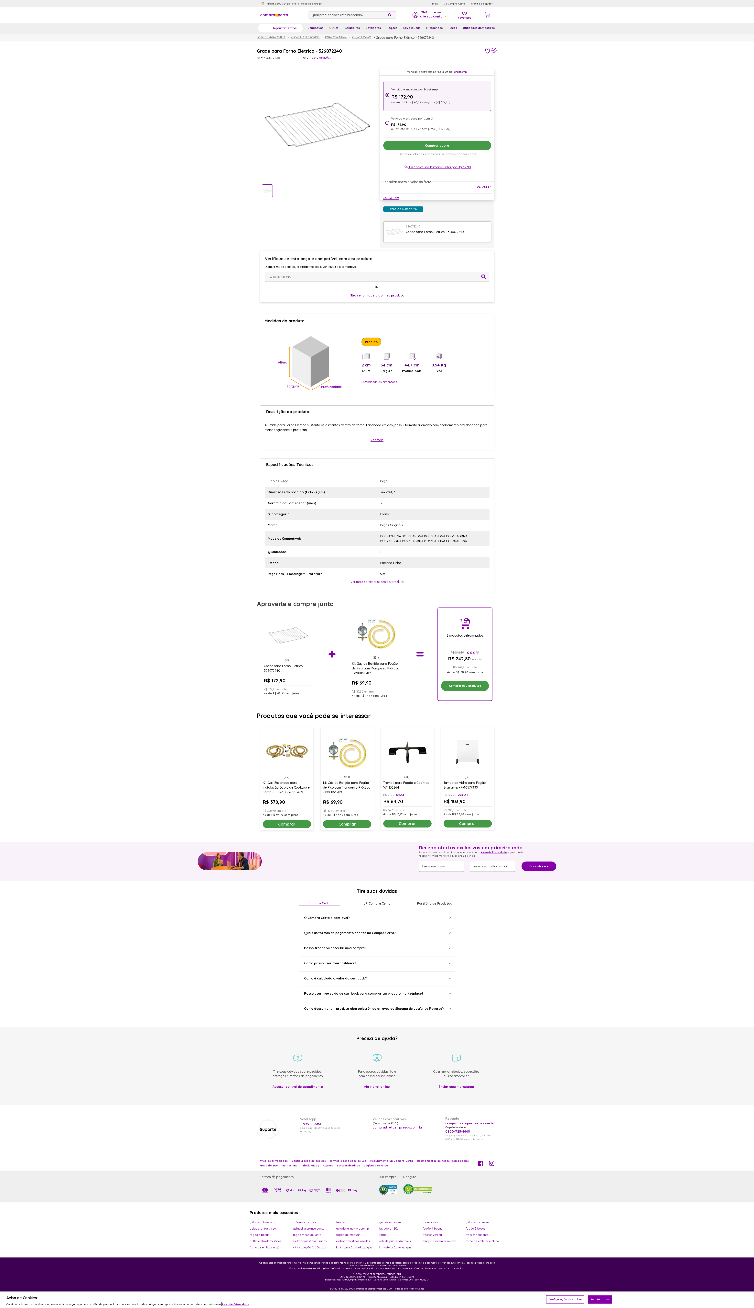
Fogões (392, 28)
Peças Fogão (361, 37)
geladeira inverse (477, 1222)
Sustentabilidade (348, 1165)
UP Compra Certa (377, 903)
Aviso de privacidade (274, 1160)
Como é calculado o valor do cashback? (335, 978)
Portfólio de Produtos (434, 903)
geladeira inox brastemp (352, 1228)
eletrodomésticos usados (310, 1241)
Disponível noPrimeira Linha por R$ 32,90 (439, 167)
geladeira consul (390, 1222)
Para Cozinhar (336, 37)
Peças (453, 28)
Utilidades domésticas (479, 28)
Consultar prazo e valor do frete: (407, 182)
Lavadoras (373, 28)
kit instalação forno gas (395, 1247)
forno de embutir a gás (265, 1247)
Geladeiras (352, 28)
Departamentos (284, 28)
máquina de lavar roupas (440, 1241)
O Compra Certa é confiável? (327, 918)
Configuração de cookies (565, 1299)
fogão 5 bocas (476, 1228)
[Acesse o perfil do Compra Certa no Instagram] (491, 1165)
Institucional (290, 1165)
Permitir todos (600, 1299)
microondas (430, 1222)
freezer (340, 1222)
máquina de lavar (305, 1222)
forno (383, 1235)
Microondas (434, 28)
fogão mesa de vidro (307, 1235)
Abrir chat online (377, 1087)
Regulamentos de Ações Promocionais (443, 1160)
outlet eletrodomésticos (266, 1241)
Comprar (287, 824)
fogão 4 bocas (432, 1228)
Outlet (333, 28)
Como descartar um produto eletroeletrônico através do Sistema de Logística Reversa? (374, 1009)
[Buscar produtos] (390, 15)
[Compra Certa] (274, 15)
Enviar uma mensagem (456, 1087)
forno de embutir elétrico (482, 1241)
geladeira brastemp (263, 1222)
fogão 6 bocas (259, 1235)
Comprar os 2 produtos (465, 686)
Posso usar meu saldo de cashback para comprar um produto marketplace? (363, 993)
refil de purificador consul (396, 1241)
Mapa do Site (269, 1165)
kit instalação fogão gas (309, 1247)
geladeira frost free (263, 1228)
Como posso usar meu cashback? (330, 963)
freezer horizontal (477, 1235)
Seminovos (315, 28)
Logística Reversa (376, 1165)
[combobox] (352, 15)
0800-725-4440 (457, 1131)
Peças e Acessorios (305, 37)
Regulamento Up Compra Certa (391, 1160)
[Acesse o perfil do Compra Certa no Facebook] (480, 1165)
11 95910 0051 (310, 1124)
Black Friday (310, 1165)
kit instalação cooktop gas (354, 1247)
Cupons (328, 1165)
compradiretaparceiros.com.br (469, 1123)
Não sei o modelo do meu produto (377, 295)
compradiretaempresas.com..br (397, 1127)
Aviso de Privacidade (494, 852)
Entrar (429, 15)
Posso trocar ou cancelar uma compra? (335, 948)
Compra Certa (319, 903)
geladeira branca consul (309, 1228)
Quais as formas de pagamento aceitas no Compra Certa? (350, 933)
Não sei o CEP (391, 198)
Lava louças (411, 28)
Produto (371, 342)
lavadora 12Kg (389, 1228)
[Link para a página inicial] (271, 37)
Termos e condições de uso (348, 1160)
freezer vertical (432, 1235)
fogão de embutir (348, 1235)
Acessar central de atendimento (298, 1087)
